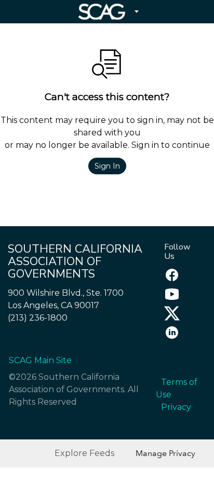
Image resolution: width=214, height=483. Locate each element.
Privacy (176, 407)
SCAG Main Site (40, 360)
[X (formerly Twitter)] (169, 318)
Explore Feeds (84, 453)
